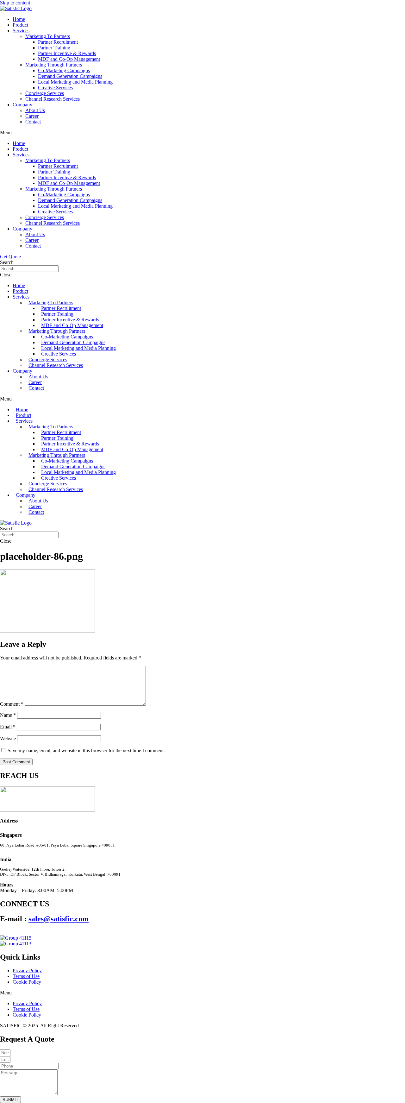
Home (19, 19)
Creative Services (55, 87)
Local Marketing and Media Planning (75, 82)
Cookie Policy (27, 982)
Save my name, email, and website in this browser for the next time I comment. (86, 750)
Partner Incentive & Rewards (67, 53)
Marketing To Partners (47, 36)
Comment (11, 704)
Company (22, 104)
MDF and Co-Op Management (69, 59)
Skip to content (15, 2)
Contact (33, 121)
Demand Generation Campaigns (70, 76)
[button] (202, 133)
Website (8, 738)
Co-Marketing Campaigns (64, 70)
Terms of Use (26, 976)
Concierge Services (44, 93)
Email (8, 726)
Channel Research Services (52, 99)
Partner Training (54, 47)
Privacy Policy (27, 970)
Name (8, 715)
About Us (35, 110)
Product (20, 25)
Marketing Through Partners (53, 64)
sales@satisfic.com (58, 919)
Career (32, 116)
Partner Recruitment (58, 42)
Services (21, 30)
